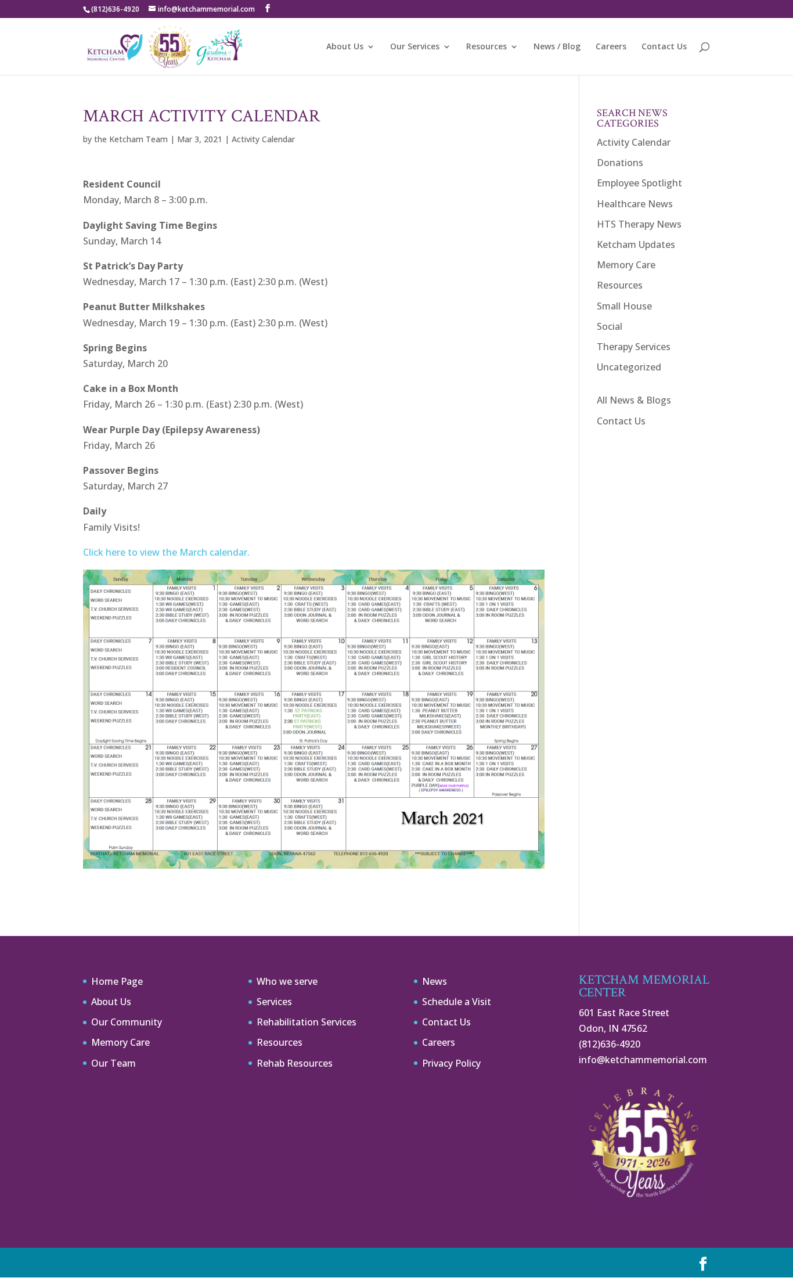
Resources (486, 47)
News (434, 981)
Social (609, 326)
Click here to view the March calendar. (166, 552)
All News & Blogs (634, 400)
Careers (611, 47)
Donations (620, 162)
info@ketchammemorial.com (643, 1059)
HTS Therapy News (639, 224)
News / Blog (557, 47)
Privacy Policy (451, 1063)
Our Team (113, 1063)
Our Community (126, 1022)
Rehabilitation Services (306, 1022)
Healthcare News (635, 203)
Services (274, 1001)
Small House (624, 306)
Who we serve (287, 981)
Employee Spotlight (639, 183)
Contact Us (664, 47)
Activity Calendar (263, 139)
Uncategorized (629, 367)
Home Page (117, 981)
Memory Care (626, 264)
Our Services (414, 47)
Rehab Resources (295, 1063)
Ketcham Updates (636, 244)
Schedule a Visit (456, 1001)
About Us (344, 47)
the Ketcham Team (131, 139)
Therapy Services (634, 346)
